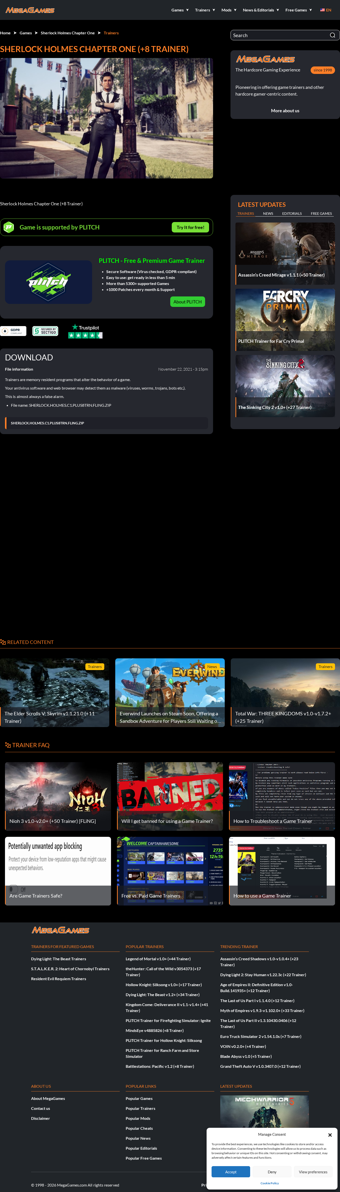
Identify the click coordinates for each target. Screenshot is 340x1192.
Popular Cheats (139, 1128)
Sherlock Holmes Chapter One (68, 32)
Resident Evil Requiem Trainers (58, 978)
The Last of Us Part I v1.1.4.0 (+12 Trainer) (257, 1000)
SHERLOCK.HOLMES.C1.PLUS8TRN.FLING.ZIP (47, 423)
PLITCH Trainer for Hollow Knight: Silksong (164, 1040)
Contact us (40, 1108)
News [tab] (268, 213)
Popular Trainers (140, 1108)
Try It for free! (190, 227)
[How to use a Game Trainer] (282, 870)
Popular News (138, 1138)
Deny (272, 1172)
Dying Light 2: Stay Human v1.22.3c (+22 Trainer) (263, 974)
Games (26, 32)
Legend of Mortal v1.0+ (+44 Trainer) (158, 958)
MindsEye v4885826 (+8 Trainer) (155, 1030)
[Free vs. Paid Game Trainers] (170, 870)
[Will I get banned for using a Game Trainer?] (170, 796)
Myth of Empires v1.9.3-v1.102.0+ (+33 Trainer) (262, 1010)
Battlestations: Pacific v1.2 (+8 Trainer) (160, 1066)
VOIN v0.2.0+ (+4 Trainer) (243, 1046)
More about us (285, 110)
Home (5, 32)
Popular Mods (138, 1118)
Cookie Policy (270, 1183)
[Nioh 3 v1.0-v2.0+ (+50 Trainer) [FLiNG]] (58, 796)
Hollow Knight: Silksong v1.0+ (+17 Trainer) (164, 984)
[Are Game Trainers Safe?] (58, 870)
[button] (330, 1134)
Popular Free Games (144, 1158)
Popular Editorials (141, 1148)
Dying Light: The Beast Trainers (58, 958)
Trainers (111, 32)
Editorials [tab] (292, 213)
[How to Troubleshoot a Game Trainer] (282, 796)
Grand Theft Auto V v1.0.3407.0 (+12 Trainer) (260, 1066)
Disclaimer (40, 1118)
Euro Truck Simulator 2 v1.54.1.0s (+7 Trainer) (260, 1036)
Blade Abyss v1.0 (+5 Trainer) (246, 1056)
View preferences (313, 1172)
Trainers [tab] (245, 213)
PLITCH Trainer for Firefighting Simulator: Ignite (168, 1020)
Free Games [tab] (321, 213)
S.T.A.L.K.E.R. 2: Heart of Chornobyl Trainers (70, 968)
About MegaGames (48, 1098)
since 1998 (323, 69)
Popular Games (139, 1098)
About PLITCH (187, 301)
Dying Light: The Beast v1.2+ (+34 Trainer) (163, 994)
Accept (231, 1172)
